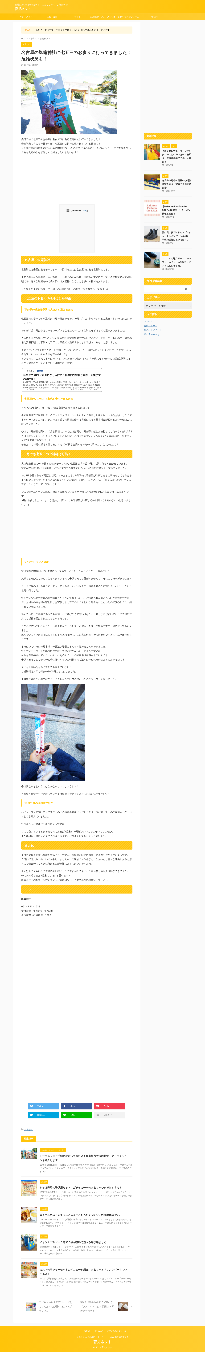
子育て (77, 16)
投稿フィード (150, 325)
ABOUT (154, 16)
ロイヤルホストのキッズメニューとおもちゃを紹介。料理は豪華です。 (81, 1214)
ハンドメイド (26, 16)
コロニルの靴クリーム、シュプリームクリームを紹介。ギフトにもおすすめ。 (176, 262)
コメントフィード (153, 329)
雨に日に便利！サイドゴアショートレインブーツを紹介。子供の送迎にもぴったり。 (176, 236)
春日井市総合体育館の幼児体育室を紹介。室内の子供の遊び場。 (176, 184)
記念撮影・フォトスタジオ (102, 16)
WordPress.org (151, 334)
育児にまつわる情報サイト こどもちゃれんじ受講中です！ (102, 1337)
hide (85, 210)
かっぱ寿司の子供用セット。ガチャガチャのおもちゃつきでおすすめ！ (81, 1187)
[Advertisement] (76, 180)
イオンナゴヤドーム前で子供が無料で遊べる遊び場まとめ (73, 1242)
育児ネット (23, 9)
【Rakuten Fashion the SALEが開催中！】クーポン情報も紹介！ (176, 210)
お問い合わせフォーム (128, 16)
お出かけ (28, 1129)
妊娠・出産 (52, 16)
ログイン (148, 321)
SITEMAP (98, 1331)
